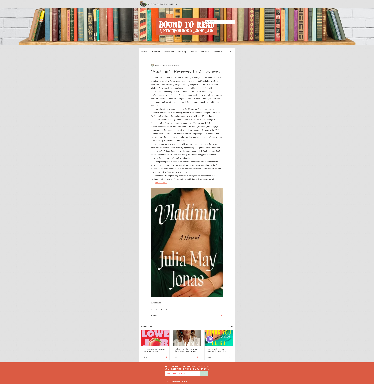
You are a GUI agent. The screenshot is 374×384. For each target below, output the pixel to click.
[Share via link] (166, 309)
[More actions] (222, 65)
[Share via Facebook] (152, 309)
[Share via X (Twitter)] (157, 309)
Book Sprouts (204, 52)
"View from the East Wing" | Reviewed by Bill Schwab (186, 350)
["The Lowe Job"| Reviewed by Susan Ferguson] (155, 338)
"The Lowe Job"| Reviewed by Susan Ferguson (155, 350)
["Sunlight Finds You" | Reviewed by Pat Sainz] (219, 338)
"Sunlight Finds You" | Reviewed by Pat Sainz (216, 350)
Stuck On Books (169, 52)
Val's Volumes (217, 52)
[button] (230, 52)
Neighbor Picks (155, 52)
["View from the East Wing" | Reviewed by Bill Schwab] (187, 338)
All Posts (144, 52)
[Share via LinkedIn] (161, 309)
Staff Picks (193, 52)
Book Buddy (182, 52)
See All (230, 326)
